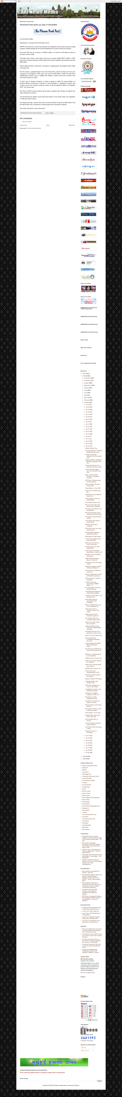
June (85, 392)
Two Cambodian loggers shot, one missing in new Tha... (93, 471)
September (87, 385)
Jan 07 (88, 747)
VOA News (85, 823)
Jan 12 (88, 735)
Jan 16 (88, 438)
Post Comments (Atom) (34, 128)
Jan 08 (88, 745)
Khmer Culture (86, 791)
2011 (84, 373)
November (87, 380)
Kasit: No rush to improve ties (93, 635)
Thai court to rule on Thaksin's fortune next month (92, 610)
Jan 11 (88, 738)
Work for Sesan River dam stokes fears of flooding (92, 505)
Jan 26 (88, 416)
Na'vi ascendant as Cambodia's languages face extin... (92, 639)
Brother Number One (91, 448)
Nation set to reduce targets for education (93, 661)
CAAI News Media (87, 959)
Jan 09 (88, 743)
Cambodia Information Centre (90, 776)
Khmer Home (86, 795)
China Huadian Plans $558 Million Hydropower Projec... (92, 645)
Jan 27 (88, 414)
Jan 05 (88, 752)
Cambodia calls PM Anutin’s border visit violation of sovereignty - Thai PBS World (92, 856)
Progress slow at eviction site (93, 658)
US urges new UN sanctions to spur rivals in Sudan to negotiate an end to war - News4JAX (91, 940)
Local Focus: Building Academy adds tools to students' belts (91, 917)
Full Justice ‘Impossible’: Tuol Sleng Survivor (93, 596)
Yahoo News (85, 829)
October (86, 383)
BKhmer (84, 770)
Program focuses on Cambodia (91, 731)
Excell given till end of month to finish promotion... (93, 709)
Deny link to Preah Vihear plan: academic (92, 622)
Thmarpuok (85, 821)
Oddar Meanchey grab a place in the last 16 (92, 559)
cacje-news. (85, 772)
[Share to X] (49, 113)
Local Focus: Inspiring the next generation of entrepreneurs (91, 921)
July (85, 390)
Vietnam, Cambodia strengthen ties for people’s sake (93, 456)
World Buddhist (86, 825)
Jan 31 (88, 404)
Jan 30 (88, 407)
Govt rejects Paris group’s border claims (92, 521)
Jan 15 (88, 441)
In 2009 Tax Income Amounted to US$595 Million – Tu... (92, 583)
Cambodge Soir (86, 774)
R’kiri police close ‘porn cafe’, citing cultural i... (93, 529)
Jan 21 (88, 429)
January (86, 402)
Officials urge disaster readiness (91, 525)
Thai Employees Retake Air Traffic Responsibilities (93, 592)
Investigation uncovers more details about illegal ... (93, 689)
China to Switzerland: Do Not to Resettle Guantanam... (93, 575)
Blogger (77, 1085)
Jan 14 (88, 443)
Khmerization (86, 801)
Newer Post (23, 125)
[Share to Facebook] (51, 113)
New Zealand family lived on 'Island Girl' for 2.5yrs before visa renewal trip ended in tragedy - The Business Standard (91, 885)
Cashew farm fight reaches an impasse (92, 675)
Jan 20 (88, 431)
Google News (86, 787)
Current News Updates (88, 780)
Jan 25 (88, 419)
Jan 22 (88, 426)
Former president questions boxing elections (93, 723)
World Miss (85, 827)
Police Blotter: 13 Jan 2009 (92, 488)
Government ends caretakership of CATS (92, 671)
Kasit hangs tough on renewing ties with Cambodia (91, 601)
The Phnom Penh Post (88, 819)
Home (48, 125)
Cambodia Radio (87, 778)
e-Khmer (84, 782)
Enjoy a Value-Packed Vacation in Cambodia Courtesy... (92, 476)
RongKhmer (85, 808)
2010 (84, 376)
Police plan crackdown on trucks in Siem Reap (92, 685)
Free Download (86, 784)
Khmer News (85, 799)
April (85, 395)
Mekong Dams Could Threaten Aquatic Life (92, 615)
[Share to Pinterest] (53, 113)
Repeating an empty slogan (93, 536)
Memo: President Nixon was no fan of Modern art (93, 605)
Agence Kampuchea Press (89, 765)
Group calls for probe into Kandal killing (92, 499)
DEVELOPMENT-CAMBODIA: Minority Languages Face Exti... (93, 461)
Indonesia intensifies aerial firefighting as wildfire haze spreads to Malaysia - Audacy (90, 951)
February (87, 400)
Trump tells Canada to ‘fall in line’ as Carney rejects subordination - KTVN (91, 946)
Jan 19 (88, 434)
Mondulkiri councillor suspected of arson (91, 697)
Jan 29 (88, 409)
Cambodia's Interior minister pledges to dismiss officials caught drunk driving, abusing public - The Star (92, 838)
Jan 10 (88, 740)
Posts (84, 1047)
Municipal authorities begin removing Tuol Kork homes (93, 513)
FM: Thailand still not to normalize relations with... (93, 618)
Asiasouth (85, 767)
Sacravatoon (85, 810)
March (86, 397)
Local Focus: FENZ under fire (90, 911)
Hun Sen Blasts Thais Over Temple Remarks (93, 588)
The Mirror (85, 816)
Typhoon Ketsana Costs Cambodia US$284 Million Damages (93, 627)
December (87, 378)
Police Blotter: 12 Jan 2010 (92, 712)
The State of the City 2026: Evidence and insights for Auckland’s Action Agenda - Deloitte (90, 892)
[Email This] (46, 113)
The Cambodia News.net (89, 814)
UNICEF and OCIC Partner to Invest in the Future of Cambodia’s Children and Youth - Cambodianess (92, 862)
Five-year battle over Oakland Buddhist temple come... (93, 451)
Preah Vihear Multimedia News (91, 806)
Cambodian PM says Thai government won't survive (93, 632)
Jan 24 (88, 421)
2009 (84, 756)
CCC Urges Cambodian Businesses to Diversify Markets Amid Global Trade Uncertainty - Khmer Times (91, 845)
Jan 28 (88, 412)
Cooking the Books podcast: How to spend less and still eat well (91, 908)
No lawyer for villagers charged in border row (92, 693)
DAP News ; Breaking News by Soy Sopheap (93, 481)
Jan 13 (88, 446)
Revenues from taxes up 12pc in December (92, 543)
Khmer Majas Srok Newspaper (90, 797)
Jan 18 (88, 436)
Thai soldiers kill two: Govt (92, 502)
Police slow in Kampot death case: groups (93, 665)
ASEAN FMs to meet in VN (92, 668)
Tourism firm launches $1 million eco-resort (92, 701)
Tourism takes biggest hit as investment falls (93, 539)
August (86, 387)
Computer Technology (87, 1040)
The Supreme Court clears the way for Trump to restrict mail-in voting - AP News (92, 935)
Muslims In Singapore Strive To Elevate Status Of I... (93, 567)
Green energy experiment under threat (92, 484)
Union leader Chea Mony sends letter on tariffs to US (93, 551)
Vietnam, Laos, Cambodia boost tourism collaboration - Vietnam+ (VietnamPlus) (91, 851)
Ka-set (84, 789)
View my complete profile (88, 972)
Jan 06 (88, 750)
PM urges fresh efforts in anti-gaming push (93, 509)
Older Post (72, 125)
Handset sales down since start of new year (92, 716)
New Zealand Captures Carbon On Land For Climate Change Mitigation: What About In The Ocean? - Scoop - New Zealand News (92, 877)
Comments (86, 1050)
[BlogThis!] (48, 113)
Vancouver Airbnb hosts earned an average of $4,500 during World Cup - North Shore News (92, 930)
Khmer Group (86, 793)
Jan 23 (88, 424)
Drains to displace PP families (93, 678)
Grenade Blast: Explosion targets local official (92, 533)
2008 (84, 758)
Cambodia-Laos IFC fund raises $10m (92, 547)
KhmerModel (85, 804)
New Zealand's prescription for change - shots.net (90, 871)
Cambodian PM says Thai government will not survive (93, 466)
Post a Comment (27, 121)
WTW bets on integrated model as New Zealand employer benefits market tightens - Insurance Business (92, 898)
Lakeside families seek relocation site (91, 682)
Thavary (84, 812)
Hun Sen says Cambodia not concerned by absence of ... (93, 650)
